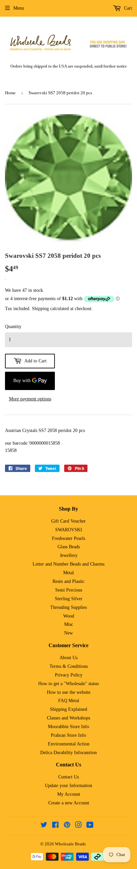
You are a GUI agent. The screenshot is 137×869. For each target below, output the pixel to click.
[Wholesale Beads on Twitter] (44, 825)
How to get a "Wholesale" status (68, 683)
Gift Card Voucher (68, 521)
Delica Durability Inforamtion (68, 752)
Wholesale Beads (70, 843)
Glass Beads (69, 546)
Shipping (40, 308)
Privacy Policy (68, 674)
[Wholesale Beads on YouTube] (89, 825)
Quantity (13, 326)
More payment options (30, 398)
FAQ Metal (68, 700)
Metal (68, 572)
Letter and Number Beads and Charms (68, 564)
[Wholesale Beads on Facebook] (55, 825)
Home (10, 92)
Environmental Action (68, 743)
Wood (68, 616)
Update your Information (68, 785)
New (68, 633)
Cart (127, 8)
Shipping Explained (68, 709)
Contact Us (68, 776)
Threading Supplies (68, 607)
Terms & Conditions (69, 666)
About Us (68, 657)
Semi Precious (68, 590)
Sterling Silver (68, 598)
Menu (18, 8)
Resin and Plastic (68, 581)
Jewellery (68, 555)
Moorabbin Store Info (68, 726)
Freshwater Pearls (68, 538)
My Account (68, 794)
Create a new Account (68, 802)
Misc (68, 624)
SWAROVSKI (68, 529)
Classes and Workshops (68, 717)
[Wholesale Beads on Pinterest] (67, 825)
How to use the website (68, 692)
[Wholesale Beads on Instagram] (78, 825)
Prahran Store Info (68, 735)
